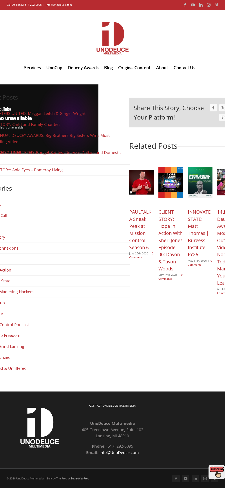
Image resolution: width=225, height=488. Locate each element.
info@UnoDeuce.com (59, 5)
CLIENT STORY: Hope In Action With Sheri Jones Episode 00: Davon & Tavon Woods (170, 240)
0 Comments (141, 255)
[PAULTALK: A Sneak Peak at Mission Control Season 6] (141, 163)
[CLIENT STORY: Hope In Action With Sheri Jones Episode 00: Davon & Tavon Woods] (170, 163)
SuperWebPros (80, 478)
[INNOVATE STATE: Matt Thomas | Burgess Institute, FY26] (200, 163)
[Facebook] (213, 108)
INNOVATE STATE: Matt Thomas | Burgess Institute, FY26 (199, 233)
